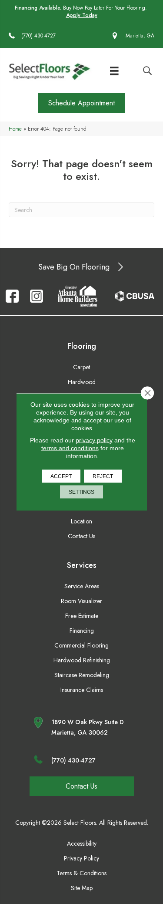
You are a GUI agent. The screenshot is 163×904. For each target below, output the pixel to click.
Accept (61, 476)
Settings (81, 492)
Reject (103, 476)
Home (15, 128)
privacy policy (94, 440)
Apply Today (81, 15)
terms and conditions (70, 448)
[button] (81, 103)
